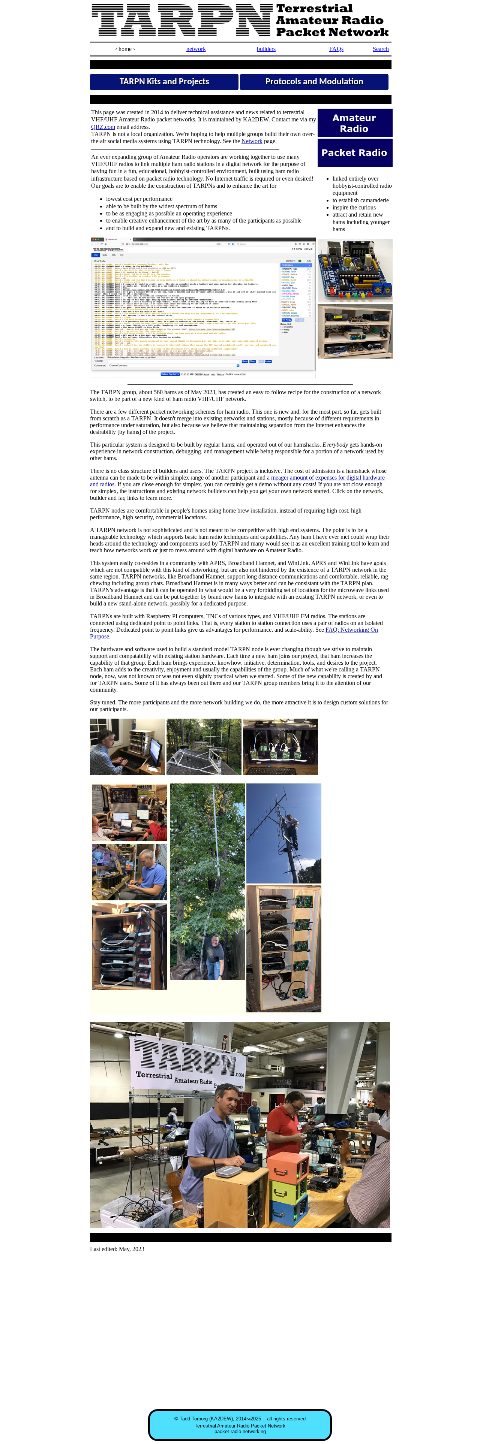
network (196, 49)
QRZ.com (103, 127)
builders (266, 49)
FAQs (336, 49)
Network (252, 141)
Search (381, 49)
